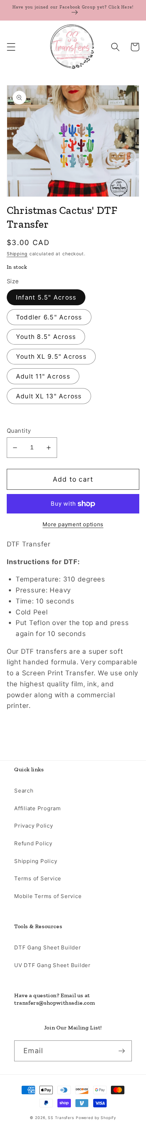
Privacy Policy (33, 825)
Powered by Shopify (96, 1118)
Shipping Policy (35, 861)
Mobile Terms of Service (48, 896)
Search (24, 790)
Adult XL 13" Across (49, 396)
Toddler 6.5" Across (49, 317)
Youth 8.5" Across (46, 336)
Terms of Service (37, 878)
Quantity (19, 430)
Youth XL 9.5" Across (51, 356)
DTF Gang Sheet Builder (47, 947)
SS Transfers (61, 1118)
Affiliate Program (37, 808)
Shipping (17, 253)
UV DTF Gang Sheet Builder (52, 965)
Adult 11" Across (43, 376)
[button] (11, 47)
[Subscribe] (121, 1050)
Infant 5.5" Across (46, 297)
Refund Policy (33, 843)
